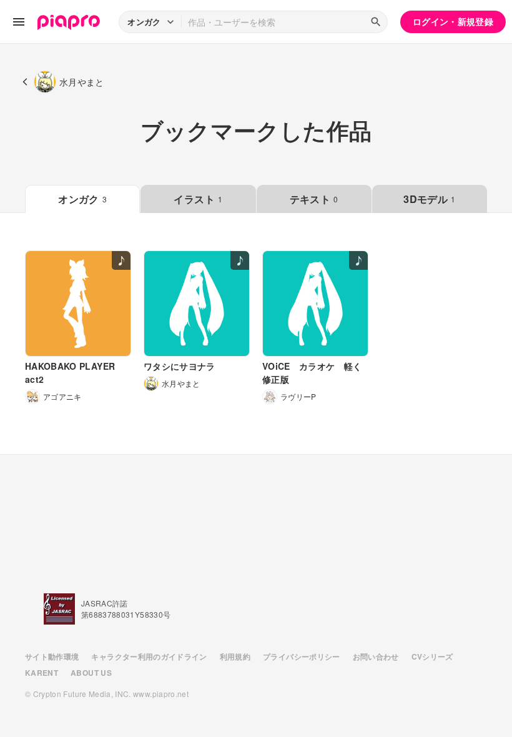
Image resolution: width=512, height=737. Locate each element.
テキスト (314, 199)
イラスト (198, 199)
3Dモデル (429, 199)
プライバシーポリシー (301, 656)
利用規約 (235, 656)
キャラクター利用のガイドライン (149, 656)
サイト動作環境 (52, 656)
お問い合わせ (376, 656)
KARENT (41, 672)
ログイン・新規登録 (453, 21)
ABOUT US (91, 672)
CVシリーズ (432, 656)
